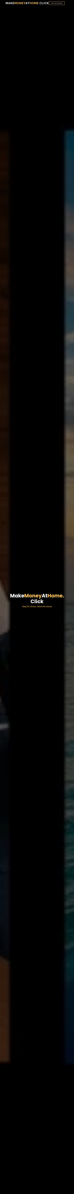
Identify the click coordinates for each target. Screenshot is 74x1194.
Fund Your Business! (57, 3)
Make (27, 3)
